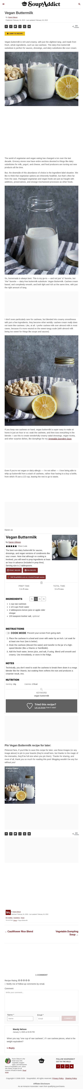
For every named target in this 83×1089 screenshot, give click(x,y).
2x (40, 599)
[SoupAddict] (41, 4)
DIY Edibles (9, 918)
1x (36, 599)
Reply (11, 1048)
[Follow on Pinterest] (63, 1066)
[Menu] (3, 4)
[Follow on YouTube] (72, 1066)
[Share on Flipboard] (15, 26)
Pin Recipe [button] (31, 570)
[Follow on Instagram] (67, 1066)
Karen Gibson (12, 17)
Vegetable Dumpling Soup (59, 439)
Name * (10, 1015)
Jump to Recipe (16, 33)
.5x (32, 599)
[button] (7, 546)
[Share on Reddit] (20, 26)
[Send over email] (29, 26)
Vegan (22, 918)
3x (44, 599)
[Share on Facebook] (10, 26)
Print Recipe (14, 570)
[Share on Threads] (24, 26)
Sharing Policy (71, 1078)
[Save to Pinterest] (6, 26)
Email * (40, 1015)
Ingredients (16, 918)
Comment (9, 988)
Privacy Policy (58, 1078)
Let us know (40, 707)
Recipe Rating (11, 980)
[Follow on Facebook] (58, 1066)
